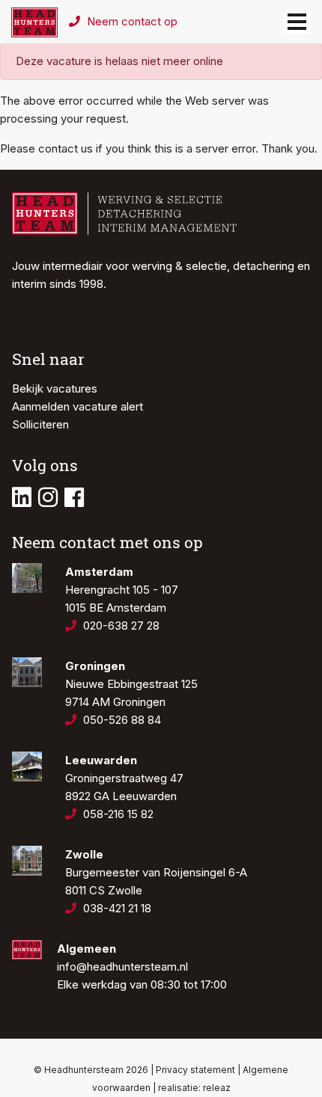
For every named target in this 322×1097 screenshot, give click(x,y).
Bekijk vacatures (54, 388)
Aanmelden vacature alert (77, 406)
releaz (217, 1087)
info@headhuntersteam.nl (122, 966)
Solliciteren (40, 424)
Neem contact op (130, 21)
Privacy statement (195, 1069)
